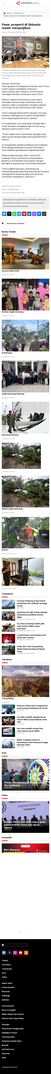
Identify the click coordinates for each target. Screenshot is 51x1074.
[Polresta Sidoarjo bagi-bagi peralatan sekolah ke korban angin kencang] (25, 294)
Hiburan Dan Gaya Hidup (13, 1018)
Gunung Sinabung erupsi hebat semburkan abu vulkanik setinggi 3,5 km (32, 603)
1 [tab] (18, 792)
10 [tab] (41, 834)
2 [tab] (22, 792)
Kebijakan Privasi (9, 1033)
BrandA (5, 1045)
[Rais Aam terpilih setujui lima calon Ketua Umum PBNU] (8, 732)
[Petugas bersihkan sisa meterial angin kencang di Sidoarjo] (25, 335)
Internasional (8, 1006)
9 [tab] (38, 834)
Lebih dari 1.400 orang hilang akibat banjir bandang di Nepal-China (31, 649)
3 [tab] (25, 792)
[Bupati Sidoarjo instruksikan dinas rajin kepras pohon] (25, 532)
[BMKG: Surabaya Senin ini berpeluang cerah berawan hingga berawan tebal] (8, 743)
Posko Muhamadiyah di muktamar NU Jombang (24, 784)
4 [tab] (29, 792)
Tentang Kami (8, 1037)
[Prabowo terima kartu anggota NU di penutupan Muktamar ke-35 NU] (8, 709)
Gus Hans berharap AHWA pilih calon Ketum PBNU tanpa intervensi (30, 626)
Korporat (6, 1053)
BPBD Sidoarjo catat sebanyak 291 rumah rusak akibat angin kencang (24, 507)
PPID (4, 1058)
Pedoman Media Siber (12, 1041)
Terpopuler (7, 594)
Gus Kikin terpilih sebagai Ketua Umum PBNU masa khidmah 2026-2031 (32, 719)
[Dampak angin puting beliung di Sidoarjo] (21, 456)
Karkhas (5, 1000)
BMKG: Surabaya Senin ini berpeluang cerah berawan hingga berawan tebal (32, 742)
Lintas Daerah (8, 987)
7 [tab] (31, 834)
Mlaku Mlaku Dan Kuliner (13, 1014)
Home (8, 13)
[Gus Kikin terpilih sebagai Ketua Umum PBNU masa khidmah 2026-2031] (8, 720)
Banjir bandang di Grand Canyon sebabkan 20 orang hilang (24, 697)
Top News (7, 659)
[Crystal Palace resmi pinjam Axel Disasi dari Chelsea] (8, 638)
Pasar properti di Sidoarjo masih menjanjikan (23, 16)
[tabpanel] (25, 775)
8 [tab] (34, 834)
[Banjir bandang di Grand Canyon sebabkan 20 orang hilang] (25, 681)
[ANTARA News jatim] (28, 3)
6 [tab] (27, 834)
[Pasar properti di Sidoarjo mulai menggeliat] (23, 571)
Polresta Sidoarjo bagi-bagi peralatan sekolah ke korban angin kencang (25, 310)
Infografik (7, 837)
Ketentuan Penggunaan (13, 1029)
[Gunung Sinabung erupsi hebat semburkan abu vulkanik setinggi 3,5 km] (8, 604)
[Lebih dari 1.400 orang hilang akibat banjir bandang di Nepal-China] (8, 650)
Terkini (5, 960)
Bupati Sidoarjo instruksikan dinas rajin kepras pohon (24, 548)
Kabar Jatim (7, 983)
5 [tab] (32, 792)
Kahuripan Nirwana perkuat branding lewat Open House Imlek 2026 (25, 269)
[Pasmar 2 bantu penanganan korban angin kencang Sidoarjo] (25, 417)
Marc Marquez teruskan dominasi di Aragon (24, 924)
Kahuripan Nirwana (15, 223)
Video (5, 795)
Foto (4, 753)
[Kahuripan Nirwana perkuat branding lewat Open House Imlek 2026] (25, 253)
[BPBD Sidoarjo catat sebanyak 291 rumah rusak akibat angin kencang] (25, 491)
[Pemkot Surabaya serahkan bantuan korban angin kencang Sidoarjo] (25, 376)
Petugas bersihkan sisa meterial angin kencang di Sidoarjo (24, 351)
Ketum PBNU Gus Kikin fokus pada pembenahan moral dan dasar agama (25, 825)
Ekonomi (18, 13)
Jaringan (5, 1024)
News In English (9, 1010)
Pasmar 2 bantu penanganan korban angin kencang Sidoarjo (22, 433)
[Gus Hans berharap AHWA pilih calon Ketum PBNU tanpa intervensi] (8, 627)
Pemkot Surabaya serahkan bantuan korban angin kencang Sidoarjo (23, 392)
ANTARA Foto (8, 1049)
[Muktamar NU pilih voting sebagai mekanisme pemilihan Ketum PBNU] (8, 616)
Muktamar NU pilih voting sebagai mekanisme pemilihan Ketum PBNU (32, 614)
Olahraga (6, 996)
